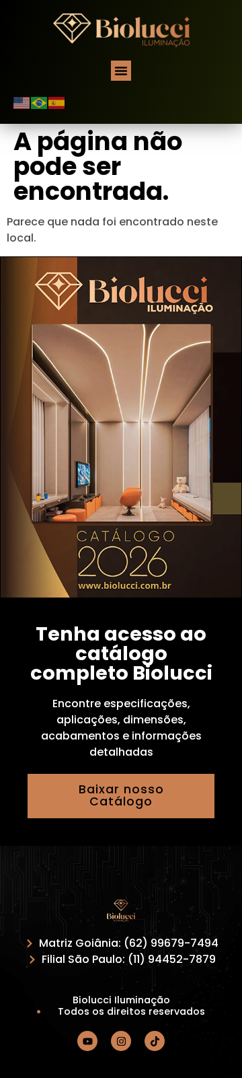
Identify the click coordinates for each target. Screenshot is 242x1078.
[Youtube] (87, 1041)
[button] (121, 71)
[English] (22, 102)
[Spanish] (57, 102)
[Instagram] (121, 1041)
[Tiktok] (155, 1041)
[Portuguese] (39, 102)
